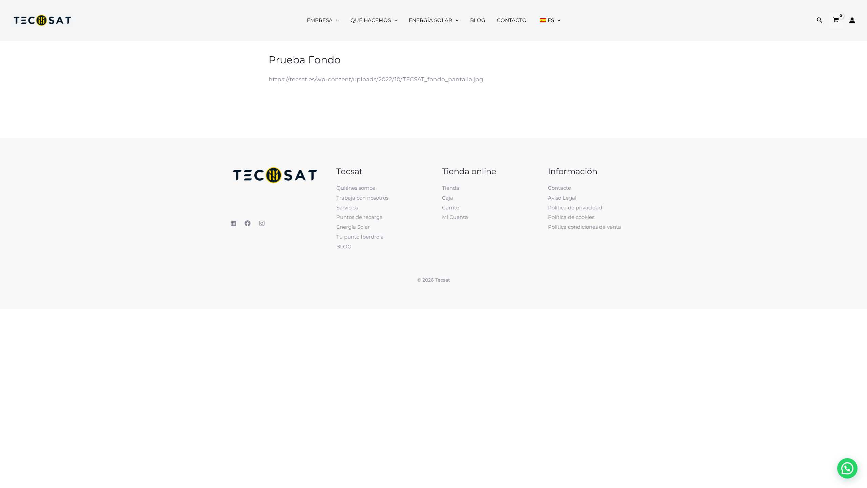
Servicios (347, 207)
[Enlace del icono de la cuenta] (852, 20)
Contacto (559, 188)
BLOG (344, 246)
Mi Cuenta (455, 217)
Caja (447, 198)
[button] (820, 20)
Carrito (450, 207)
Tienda (450, 188)
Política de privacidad (575, 207)
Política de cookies (571, 217)
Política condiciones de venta (584, 227)
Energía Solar (353, 227)
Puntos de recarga (359, 217)
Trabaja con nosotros (362, 198)
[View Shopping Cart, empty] (835, 20)
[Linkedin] (233, 223)
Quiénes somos (355, 188)
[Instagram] (262, 223)
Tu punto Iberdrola (360, 236)
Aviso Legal (562, 198)
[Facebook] (248, 223)
